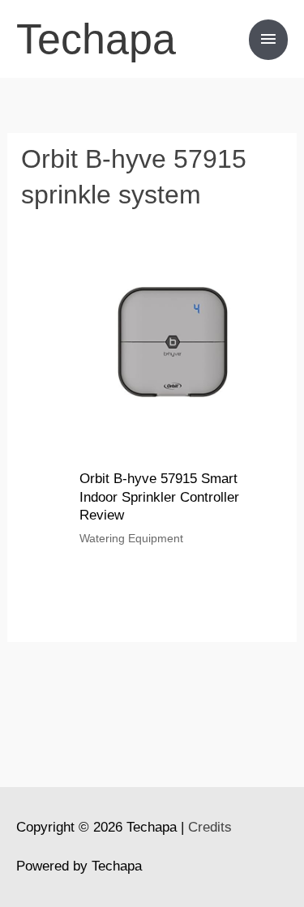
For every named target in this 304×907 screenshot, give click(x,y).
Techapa (96, 38)
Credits (210, 827)
